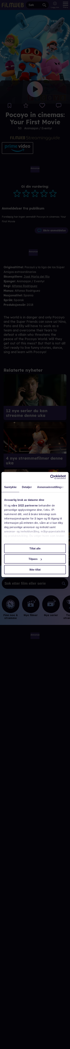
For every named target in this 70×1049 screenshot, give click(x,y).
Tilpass (33, 558)
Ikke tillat (35, 569)
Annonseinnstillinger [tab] (50, 487)
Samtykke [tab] (10, 487)
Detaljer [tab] (27, 487)
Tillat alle (35, 548)
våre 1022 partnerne (24, 505)
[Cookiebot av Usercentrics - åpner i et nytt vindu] (50, 477)
